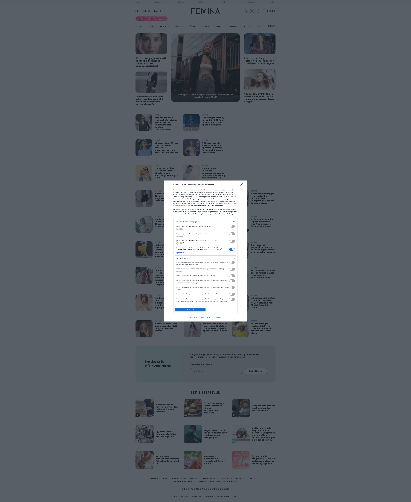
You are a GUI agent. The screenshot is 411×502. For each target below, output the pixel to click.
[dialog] (205, 251)
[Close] (242, 185)
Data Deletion (193, 317)
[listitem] (205, 222)
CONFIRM (190, 309)
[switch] (232, 226)
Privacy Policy (217, 317)
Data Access (205, 317)
